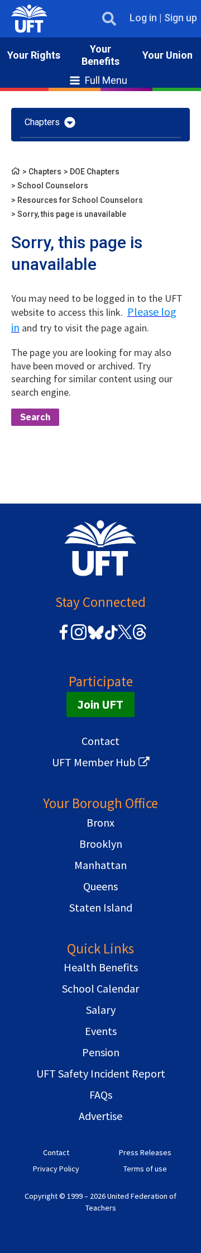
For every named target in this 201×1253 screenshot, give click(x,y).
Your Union (167, 55)
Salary (101, 1010)
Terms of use (145, 1169)
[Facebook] (64, 638)
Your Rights (33, 55)
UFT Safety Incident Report (100, 1073)
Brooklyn (100, 844)
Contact (100, 741)
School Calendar (100, 988)
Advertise (100, 1116)
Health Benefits (101, 967)
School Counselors (52, 185)
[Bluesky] (95, 640)
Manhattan (100, 865)
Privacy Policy (56, 1169)
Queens (100, 886)
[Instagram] (79, 638)
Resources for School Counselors (80, 200)
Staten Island (100, 907)
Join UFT (100, 704)
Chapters (44, 171)
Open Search (109, 18)
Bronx (100, 822)
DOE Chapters (94, 171)
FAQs (100, 1095)
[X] (124, 638)
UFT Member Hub (94, 762)
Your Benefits (100, 55)
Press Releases (145, 1152)
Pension (100, 1052)
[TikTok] (109, 638)
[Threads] (140, 638)
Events (101, 1031)
